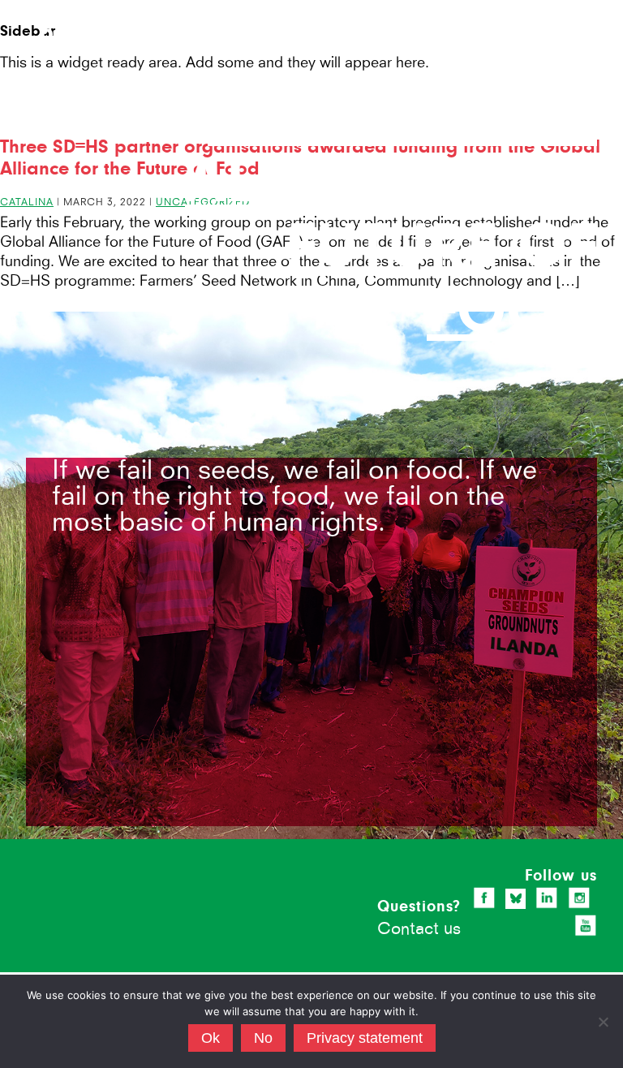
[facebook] (484, 897)
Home (297, 9)
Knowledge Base (505, 9)
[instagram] (579, 897)
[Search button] (590, 11)
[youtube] (585, 925)
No (263, 1038)
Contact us (419, 928)
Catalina (27, 202)
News (422, 9)
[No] (603, 1022)
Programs (523, 26)
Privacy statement (365, 1038)
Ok (210, 1038)
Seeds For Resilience (96, 26)
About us (358, 9)
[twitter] (516, 898)
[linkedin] (546, 897)
